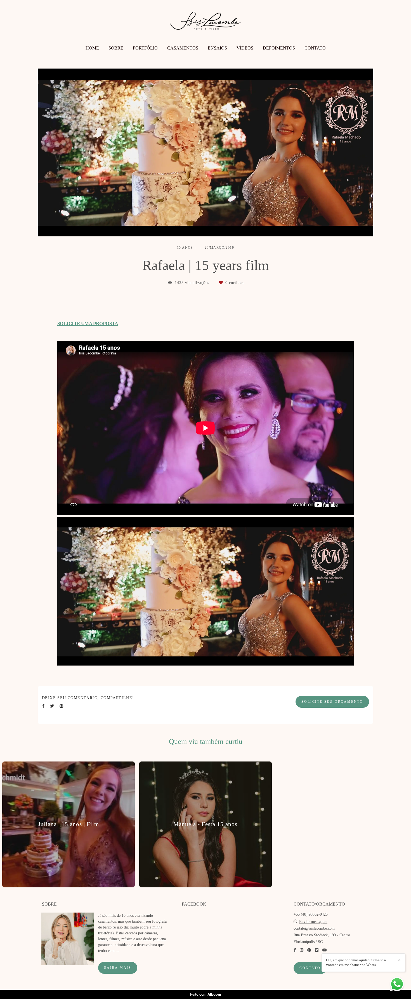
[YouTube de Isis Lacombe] (324, 950)
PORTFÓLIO (145, 48)
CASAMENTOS (182, 48)
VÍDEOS (245, 48)
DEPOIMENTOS (279, 48)
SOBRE (115, 48)
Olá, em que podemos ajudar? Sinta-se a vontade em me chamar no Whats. (356, 962)
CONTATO (315, 48)
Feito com (205, 994)
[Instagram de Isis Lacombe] (301, 950)
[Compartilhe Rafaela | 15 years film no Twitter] (52, 706)
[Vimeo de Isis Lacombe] (316, 950)
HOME (92, 48)
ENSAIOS (217, 48)
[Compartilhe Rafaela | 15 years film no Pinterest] (61, 706)
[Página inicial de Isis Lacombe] (205, 23)
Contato (310, 968)
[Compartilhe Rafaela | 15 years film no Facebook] (43, 706)
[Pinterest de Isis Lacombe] (309, 950)
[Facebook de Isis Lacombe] (295, 950)
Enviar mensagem (313, 922)
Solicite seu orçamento (332, 702)
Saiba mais (117, 968)
